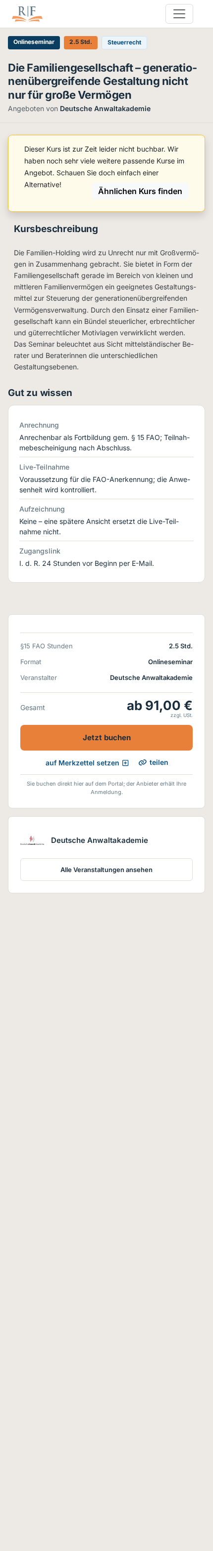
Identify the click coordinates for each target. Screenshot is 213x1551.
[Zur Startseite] (27, 14)
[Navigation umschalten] (179, 14)
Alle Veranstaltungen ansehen (106, 870)
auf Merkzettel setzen (82, 762)
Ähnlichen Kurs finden (140, 191)
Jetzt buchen (107, 737)
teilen (159, 762)
